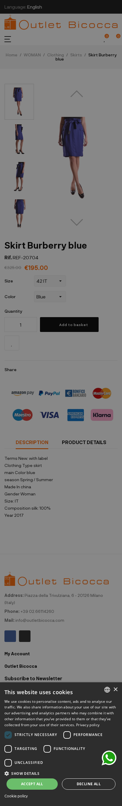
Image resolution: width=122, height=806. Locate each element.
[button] (61, 773)
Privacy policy (87, 724)
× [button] (115, 689)
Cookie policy (16, 796)
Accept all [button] (32, 783)
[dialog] (61, 744)
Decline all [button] (89, 783)
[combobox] (107, 690)
